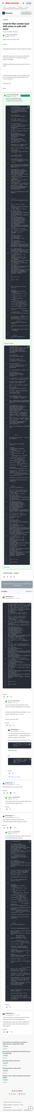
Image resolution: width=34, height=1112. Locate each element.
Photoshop (20, 7)
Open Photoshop (26, 13)
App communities (12, 7)
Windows (16, 573)
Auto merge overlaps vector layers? (11, 1060)
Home (4, 7)
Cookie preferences (7, 1107)
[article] (17, 647)
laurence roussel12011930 (11, 34)
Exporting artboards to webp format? (12, 1068)
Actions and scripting (7, 573)
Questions (27, 7)
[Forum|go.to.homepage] (12, 3)
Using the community (7, 1104)
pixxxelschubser (9, 782)
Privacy (21, 1104)
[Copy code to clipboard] (28, 107)
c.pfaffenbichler (9, 596)
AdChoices (27, 1110)
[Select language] (23, 3)
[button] (3, 3)
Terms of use (16, 1104)
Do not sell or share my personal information (12, 1110)
